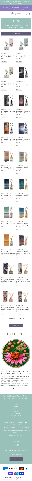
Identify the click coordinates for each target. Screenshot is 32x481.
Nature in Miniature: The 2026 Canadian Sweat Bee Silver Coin (15, 373)
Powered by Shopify (16, 478)
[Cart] (30, 14)
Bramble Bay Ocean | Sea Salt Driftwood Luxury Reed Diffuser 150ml (8, 224)
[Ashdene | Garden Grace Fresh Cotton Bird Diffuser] (23, 44)
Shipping (13, 396)
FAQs (26, 398)
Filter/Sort (16, 33)
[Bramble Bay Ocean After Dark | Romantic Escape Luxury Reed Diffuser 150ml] (8, 128)
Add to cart (4, 61)
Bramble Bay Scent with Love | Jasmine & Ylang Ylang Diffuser (22, 280)
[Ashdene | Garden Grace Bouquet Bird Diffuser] (8, 44)
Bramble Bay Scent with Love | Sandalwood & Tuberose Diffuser (22, 308)
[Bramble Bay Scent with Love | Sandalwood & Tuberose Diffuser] (23, 296)
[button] (13, 388)
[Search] (26, 14)
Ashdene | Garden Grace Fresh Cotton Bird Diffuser (23, 56)
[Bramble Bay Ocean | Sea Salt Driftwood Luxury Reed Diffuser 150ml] (8, 212)
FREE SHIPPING (7, 1)
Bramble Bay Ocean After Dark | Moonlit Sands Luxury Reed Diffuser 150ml (23, 112)
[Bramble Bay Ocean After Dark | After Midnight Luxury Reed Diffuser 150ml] (23, 72)
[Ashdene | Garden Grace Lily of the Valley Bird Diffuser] (8, 72)
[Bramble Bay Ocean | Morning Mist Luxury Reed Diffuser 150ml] (23, 156)
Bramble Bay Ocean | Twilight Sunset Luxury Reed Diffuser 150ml (22, 252)
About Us (6, 396)
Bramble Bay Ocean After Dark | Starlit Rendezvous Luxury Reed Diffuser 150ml (23, 140)
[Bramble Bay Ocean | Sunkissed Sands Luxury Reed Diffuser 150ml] (8, 240)
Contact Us (19, 398)
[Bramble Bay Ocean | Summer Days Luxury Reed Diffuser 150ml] (23, 212)
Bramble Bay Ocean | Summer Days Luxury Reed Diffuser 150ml (22, 224)
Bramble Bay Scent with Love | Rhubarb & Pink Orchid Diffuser (7, 308)
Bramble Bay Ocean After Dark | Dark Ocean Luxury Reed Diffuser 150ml (8, 112)
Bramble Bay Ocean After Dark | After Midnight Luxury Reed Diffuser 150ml (23, 84)
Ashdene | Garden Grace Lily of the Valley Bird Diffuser (8, 84)
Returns (19, 396)
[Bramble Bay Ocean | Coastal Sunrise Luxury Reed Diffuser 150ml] (8, 156)
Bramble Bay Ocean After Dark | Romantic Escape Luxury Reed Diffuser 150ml (8, 140)
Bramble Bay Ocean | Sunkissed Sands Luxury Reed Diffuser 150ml (8, 252)
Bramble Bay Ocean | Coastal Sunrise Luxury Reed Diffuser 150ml (7, 168)
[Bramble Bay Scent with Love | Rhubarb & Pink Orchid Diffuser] (8, 296)
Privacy (25, 396)
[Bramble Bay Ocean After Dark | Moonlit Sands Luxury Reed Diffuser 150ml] (23, 100)
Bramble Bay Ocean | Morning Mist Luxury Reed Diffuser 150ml (22, 168)
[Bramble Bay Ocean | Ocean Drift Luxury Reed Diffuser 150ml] (23, 184)
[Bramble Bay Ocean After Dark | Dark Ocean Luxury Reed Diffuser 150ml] (8, 100)
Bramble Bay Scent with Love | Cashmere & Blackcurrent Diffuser (7, 280)
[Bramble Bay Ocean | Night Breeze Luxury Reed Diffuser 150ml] (8, 184)
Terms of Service (9, 398)
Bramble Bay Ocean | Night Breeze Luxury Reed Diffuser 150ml (7, 196)
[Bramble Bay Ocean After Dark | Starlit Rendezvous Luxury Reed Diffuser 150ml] (23, 128)
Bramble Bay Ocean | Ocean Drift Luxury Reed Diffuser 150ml (23, 196)
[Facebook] (14, 445)
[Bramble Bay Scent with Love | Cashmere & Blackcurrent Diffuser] (8, 268)
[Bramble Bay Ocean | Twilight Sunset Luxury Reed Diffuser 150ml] (23, 240)
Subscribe (16, 459)
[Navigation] (2, 14)
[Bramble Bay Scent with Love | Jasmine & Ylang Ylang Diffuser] (23, 268)
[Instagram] (18, 445)
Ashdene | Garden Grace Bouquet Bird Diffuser (8, 56)
